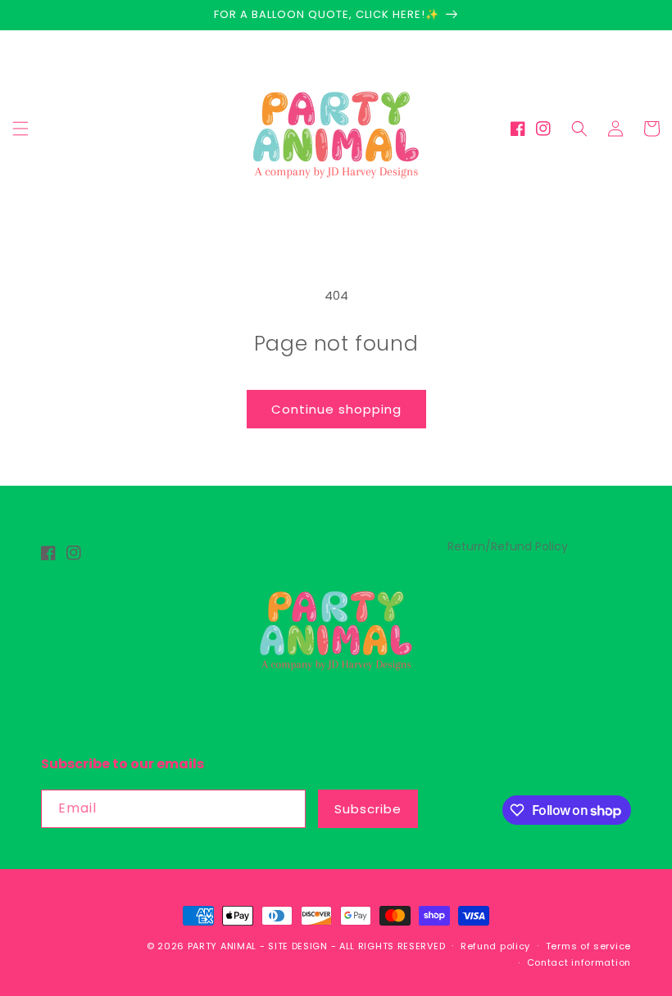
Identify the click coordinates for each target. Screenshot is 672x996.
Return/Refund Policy (507, 546)
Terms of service (588, 946)
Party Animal (222, 946)
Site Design (298, 946)
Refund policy (495, 946)
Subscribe (368, 808)
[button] (20, 129)
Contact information (579, 962)
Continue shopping (336, 409)
